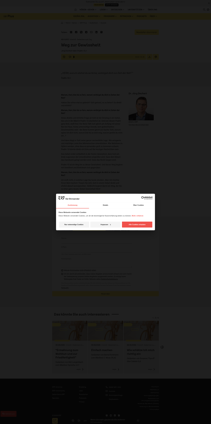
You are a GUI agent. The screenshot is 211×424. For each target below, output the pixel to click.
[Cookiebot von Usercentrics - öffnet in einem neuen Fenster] (143, 198)
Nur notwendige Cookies (73, 224)
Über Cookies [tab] (138, 205)
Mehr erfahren (137, 216)
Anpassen (104, 224)
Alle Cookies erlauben (137, 224)
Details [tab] (105, 205)
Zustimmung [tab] (72, 205)
